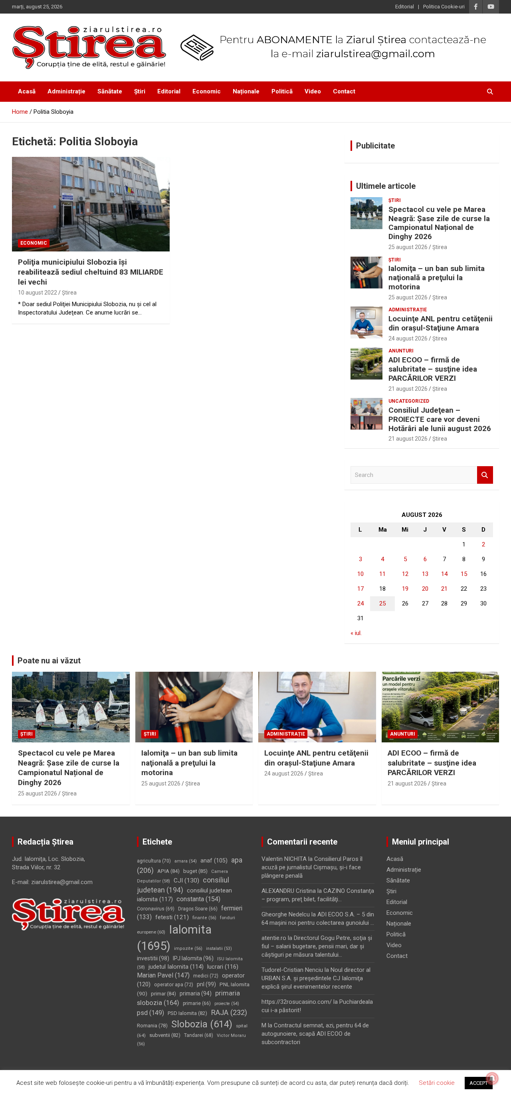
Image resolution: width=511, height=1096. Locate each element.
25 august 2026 (408, 247)
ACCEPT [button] (478, 1083)
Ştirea (69, 292)
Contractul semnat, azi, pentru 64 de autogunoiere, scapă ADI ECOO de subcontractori (315, 1034)
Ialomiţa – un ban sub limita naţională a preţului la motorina (436, 277)
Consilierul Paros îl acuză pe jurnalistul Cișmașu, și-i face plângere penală (311, 867)
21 (444, 588)
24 (360, 603)
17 (360, 588)
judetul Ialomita (176, 966)
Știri (139, 91)
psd (150, 1013)
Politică (282, 91)
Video (313, 91)
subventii (164, 1035)
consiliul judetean (183, 885)
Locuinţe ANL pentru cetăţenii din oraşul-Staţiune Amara (440, 323)
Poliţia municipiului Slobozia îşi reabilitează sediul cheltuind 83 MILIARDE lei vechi (90, 271)
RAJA (229, 1012)
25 (382, 603)
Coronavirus (155, 909)
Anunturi (401, 351)
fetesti (172, 917)
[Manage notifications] (492, 1078)
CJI (186, 880)
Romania (152, 1026)
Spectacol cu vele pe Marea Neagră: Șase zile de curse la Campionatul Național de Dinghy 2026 (439, 223)
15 (464, 574)
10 (360, 574)
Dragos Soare (198, 909)
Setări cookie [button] (437, 1082)
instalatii (219, 948)
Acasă (27, 91)
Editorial (404, 7)
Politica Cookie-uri (444, 7)
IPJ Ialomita (193, 958)
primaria (196, 993)
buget (195, 871)
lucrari (222, 966)
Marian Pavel (163, 975)
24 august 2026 (408, 338)
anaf (214, 860)
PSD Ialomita (187, 1013)
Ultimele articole (386, 186)
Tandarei (198, 1035)
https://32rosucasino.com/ (296, 1001)
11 (382, 574)
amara (185, 861)
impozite (188, 948)
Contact (344, 91)
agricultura (154, 861)
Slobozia (201, 1024)
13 (425, 574)
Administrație (66, 91)
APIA (168, 871)
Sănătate (109, 91)
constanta (198, 899)
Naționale (246, 91)
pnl (206, 984)
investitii (153, 958)
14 (444, 574)
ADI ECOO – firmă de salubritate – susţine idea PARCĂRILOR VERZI (432, 369)
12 (405, 574)
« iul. (356, 633)
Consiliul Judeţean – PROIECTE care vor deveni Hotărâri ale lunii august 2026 (439, 419)
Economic (206, 91)
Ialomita (174, 938)
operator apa (173, 984)
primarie (197, 1003)
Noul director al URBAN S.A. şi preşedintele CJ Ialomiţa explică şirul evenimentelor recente (315, 978)
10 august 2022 (37, 292)
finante (204, 917)
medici (205, 976)
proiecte (226, 1003)
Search (485, 475)
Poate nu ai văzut (49, 660)
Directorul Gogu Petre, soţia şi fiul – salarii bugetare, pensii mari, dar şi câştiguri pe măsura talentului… (316, 946)
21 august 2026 (408, 389)
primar (163, 994)
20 (425, 588)
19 (405, 588)
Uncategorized (408, 401)
